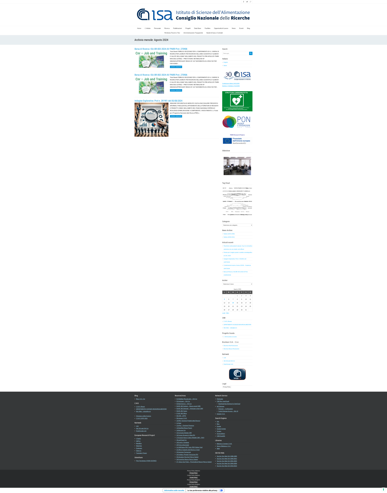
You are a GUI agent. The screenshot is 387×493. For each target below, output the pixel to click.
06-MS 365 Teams (181, 411)
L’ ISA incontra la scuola (230, 336)
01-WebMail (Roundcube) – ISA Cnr (186, 399)
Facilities (207, 28)
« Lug (223, 313)
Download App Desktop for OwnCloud (229, 404)
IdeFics (138, 441)
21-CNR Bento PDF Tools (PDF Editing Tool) (189, 447)
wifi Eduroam (220, 406)
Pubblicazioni (177, 28)
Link (225, 357)
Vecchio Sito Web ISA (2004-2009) (227, 463)
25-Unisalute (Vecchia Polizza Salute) (187, 457)
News (234, 28)
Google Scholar (221, 429)
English (226, 62)
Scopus (219, 431)
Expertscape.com (228, 364)
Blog (248, 28)
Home (139, 28)
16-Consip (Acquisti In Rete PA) (185, 435)
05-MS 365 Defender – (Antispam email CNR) (189, 408)
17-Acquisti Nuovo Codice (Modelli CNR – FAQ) (190, 437)
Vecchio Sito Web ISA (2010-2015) (227, 466)
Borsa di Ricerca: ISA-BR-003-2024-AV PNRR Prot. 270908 (161, 49)
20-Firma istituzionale (182, 445)
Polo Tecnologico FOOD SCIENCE (146, 461)
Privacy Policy (226, 387)
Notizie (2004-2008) (229, 234)
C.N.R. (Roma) (228, 321)
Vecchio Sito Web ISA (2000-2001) (227, 458)
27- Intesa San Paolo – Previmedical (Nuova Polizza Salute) (194, 462)
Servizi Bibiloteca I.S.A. (224, 446)
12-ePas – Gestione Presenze (185, 425)
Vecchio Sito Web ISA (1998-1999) (227, 456)
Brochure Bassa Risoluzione (231, 349)
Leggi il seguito (176, 67)
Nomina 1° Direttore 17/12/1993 (231, 86)
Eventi (241, 28)
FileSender (220, 399)
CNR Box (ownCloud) (223, 401)
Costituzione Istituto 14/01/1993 (230, 83)
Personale (157, 28)
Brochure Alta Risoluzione (231, 345)
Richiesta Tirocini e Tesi (172, 33)
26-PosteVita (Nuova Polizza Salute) (187, 459)
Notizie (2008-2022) (229, 237)
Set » (227, 313)
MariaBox (139, 443)
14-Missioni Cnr (181, 430)
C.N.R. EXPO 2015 (141, 418)
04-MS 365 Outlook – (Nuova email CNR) (188, 406)
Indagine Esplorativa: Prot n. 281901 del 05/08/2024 (158, 100)
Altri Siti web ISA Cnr (229, 361)
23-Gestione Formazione (183, 452)
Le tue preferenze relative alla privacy (202, 490)
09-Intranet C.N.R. (181, 418)
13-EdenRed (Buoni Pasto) (184, 428)
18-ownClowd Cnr (181, 440)
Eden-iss (138, 450)
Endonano (139, 448)
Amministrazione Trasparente (193, 33)
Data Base (197, 28)
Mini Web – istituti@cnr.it (230, 328)
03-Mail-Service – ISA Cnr (184, 404)
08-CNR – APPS (181, 416)
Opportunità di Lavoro (221, 28)
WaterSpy (139, 446)
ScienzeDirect (221, 433)
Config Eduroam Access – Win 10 (228, 411)
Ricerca (167, 28)
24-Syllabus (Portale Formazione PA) (187, 454)
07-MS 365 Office (181, 413)
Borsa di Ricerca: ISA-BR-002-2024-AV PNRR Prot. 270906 (161, 75)
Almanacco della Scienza (143, 416)
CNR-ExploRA (221, 436)
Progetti (187, 28)
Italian (225, 65)
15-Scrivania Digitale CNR (184, 433)
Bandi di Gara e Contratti (215, 33)
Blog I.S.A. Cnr (140, 399)
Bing (218, 424)
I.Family (138, 438)
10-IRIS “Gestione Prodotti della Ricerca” (188, 420)
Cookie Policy (193, 477)
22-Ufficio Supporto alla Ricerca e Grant (188, 450)
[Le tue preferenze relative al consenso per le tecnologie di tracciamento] (383, 489)
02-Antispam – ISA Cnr (183, 401)
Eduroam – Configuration (225, 409)
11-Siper (178, 423)
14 (233, 303)
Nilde (218, 448)
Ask (218, 421)
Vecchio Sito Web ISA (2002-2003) (227, 461)
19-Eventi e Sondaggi (182, 442)
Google (219, 426)
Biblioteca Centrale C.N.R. (224, 443)
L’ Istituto (147, 28)
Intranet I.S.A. (221, 414)
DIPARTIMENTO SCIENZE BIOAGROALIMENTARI (237, 324)
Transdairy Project (141, 453)
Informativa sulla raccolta (174, 490)
